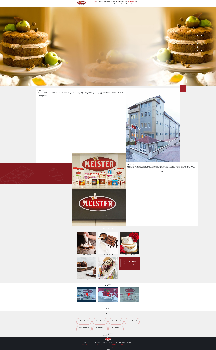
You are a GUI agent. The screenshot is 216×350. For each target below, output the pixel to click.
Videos (122, 3)
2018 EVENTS (132, 320)
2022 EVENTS (116, 327)
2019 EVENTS (84, 327)
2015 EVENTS (84, 320)
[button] (197, 35)
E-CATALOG (104, 342)
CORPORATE (90, 342)
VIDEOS (110, 342)
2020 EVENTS (100, 327)
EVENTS (115, 342)
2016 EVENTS (100, 320)
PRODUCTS (97, 342)
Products (110, 3)
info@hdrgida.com (123, 1)
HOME (85, 342)
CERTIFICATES (122, 342)
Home (97, 3)
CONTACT (129, 342)
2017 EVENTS (116, 320)
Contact (133, 3)
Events (127, 3)
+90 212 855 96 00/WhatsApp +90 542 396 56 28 (106, 1)
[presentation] (201, 35)
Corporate (103, 3)
